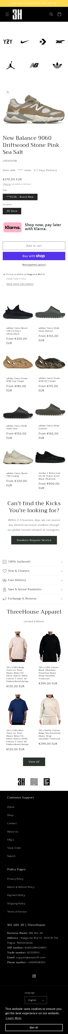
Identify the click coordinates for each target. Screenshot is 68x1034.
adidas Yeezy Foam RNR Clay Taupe (16, 380)
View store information (20, 284)
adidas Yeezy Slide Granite (49, 427)
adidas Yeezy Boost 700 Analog (17, 474)
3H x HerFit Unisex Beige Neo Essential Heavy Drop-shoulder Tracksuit (50, 734)
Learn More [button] (14, 1018)
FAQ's (10, 839)
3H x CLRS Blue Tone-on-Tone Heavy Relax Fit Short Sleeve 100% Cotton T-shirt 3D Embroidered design (17, 737)
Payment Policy (16, 895)
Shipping (7, 184)
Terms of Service (17, 911)
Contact (12, 823)
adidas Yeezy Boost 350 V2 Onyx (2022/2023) (17, 331)
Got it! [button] (34, 1027)
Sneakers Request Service (34, 540)
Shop (10, 815)
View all (34, 761)
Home (10, 807)
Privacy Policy (15, 879)
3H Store (12, 211)
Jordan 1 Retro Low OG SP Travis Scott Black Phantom (49, 476)
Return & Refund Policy (20, 887)
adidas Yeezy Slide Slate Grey (16, 427)
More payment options (34, 264)
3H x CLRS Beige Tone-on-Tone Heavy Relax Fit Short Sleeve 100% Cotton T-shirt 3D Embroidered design (17, 674)
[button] (7, 14)
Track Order (14, 848)
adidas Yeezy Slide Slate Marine (49, 329)
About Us (12, 831)
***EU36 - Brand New (20, 197)
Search (11, 856)
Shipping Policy (16, 903)
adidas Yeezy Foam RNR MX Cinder (49, 380)
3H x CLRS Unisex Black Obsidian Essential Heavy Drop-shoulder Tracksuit (49, 673)
